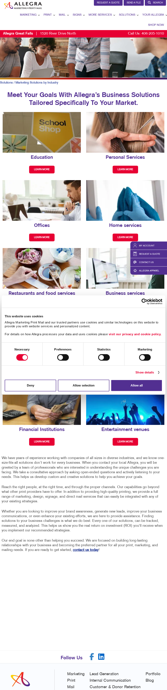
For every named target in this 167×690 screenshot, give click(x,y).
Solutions (127, 15)
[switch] (63, 357)
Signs (77, 15)
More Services (100, 15)
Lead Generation (104, 674)
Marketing (28, 15)
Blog (150, 680)
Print (48, 15)
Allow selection (83, 385)
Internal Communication (110, 680)
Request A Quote (108, 3)
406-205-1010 (153, 33)
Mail (62, 15)
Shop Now (156, 25)
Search (158, 3)
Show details (144, 372)
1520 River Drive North (39, 33)
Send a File (134, 3)
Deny (30, 385)
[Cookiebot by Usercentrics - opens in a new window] (144, 301)
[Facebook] (92, 657)
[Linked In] (101, 657)
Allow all (137, 385)
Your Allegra (153, 15)
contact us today (86, 550)
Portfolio (153, 674)
